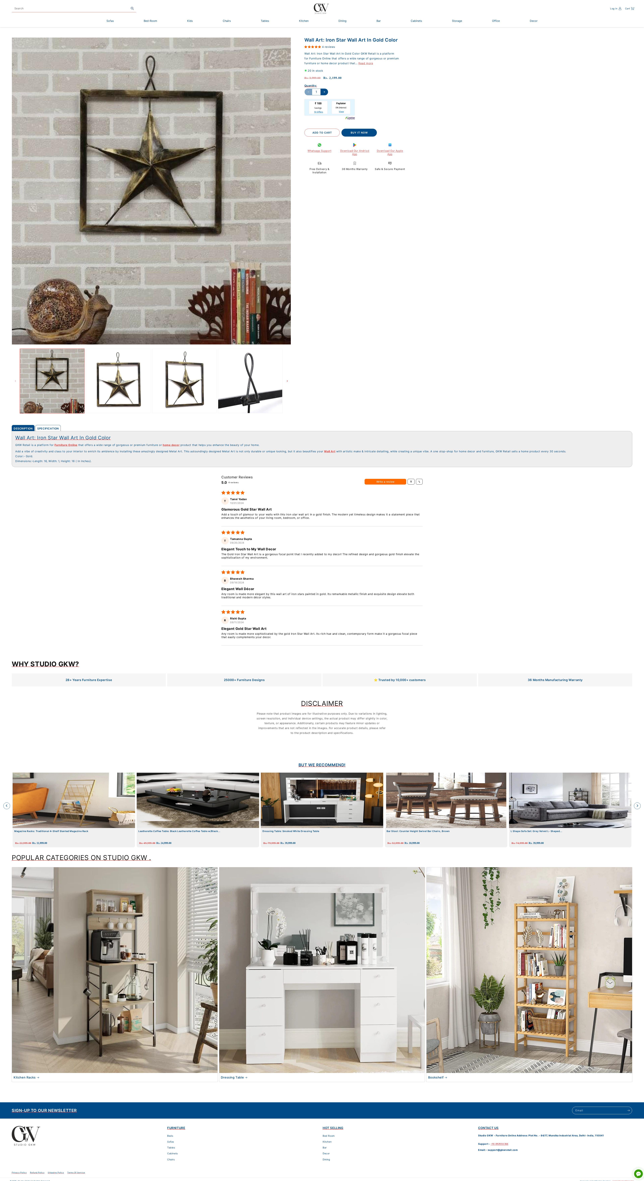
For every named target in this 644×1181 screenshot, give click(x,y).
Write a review (385, 481)
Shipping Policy (56, 1172)
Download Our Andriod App (354, 152)
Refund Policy (37, 1172)
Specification (48, 428)
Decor (326, 1153)
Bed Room (329, 1135)
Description (23, 428)
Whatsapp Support (319, 150)
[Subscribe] (628, 1110)
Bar (325, 1147)
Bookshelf (436, 1077)
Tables (171, 1147)
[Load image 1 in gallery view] (52, 381)
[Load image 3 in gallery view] (184, 381)
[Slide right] (287, 381)
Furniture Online (66, 445)
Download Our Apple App (390, 152)
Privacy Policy (19, 1172)
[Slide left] (15, 381)
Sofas (170, 1141)
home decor (171, 445)
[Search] (132, 8)
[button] (629, 8)
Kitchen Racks (25, 1077)
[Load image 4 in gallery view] (250, 381)
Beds (170, 1135)
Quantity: (310, 85)
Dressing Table (232, 1077)
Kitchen (327, 1141)
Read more (365, 63)
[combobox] (74, 8)
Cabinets (172, 1153)
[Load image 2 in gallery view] (118, 381)
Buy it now (359, 132)
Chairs (171, 1159)
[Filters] (411, 482)
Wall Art (329, 451)
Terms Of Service (76, 1172)
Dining (326, 1159)
